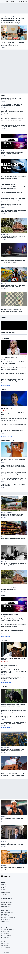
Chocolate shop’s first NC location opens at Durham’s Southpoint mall (13, 187)
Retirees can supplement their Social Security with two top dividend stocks (13, 419)
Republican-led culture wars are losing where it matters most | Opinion (13, 711)
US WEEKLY (5, 338)
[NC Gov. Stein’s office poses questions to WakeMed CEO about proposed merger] (14, 503)
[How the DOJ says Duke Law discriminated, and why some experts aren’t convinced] (14, 857)
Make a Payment (5, 906)
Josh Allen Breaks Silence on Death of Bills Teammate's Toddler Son (12, 362)
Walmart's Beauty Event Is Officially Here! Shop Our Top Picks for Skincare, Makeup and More (13, 466)
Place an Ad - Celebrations (8, 917)
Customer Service (5, 900)
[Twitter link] (3, 894)
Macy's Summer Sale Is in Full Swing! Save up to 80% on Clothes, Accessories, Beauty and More (13, 459)
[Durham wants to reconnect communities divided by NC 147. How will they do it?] (14, 738)
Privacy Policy (4, 945)
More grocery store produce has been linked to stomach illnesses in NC (13, 539)
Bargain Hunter (7, 440)
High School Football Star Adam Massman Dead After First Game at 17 (12, 664)
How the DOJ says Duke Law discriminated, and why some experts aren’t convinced (13, 868)
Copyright (3, 941)
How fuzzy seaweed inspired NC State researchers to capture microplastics (11, 310)
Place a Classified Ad (6, 915)
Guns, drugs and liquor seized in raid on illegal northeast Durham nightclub (13, 177)
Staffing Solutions (5, 921)
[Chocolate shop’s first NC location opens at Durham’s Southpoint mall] (14, 225)
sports (3, 816)
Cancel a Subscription (6, 904)
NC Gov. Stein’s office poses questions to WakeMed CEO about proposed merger (12, 514)
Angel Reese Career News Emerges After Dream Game (12, 819)
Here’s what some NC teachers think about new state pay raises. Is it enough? (13, 199)
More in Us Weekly (6, 385)
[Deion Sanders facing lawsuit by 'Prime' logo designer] (14, 649)
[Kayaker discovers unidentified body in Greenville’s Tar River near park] (14, 604)
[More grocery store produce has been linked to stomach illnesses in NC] (14, 528)
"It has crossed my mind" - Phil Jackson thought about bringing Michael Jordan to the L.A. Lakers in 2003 (13, 671)
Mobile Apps (6, 931)
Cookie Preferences (5, 947)
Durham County (5, 174)
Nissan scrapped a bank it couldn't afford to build (13, 413)
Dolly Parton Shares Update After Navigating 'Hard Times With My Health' (13, 356)
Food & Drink (4, 586)
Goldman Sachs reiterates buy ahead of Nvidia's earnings (12, 431)
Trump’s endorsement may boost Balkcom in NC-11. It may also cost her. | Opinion (13, 722)
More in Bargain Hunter (8, 490)
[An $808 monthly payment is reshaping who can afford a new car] (14, 398)
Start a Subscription (6, 902)
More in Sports (6, 682)
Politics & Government (7, 512)
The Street (5, 389)
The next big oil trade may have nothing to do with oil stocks (13, 425)
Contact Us (4, 887)
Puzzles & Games (7, 935)
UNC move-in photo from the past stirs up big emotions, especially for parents (13, 564)
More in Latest (5, 130)
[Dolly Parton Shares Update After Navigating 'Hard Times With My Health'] (14, 347)
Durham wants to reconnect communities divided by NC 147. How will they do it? (12, 749)
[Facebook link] (1, 894)
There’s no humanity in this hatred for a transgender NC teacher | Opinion (12, 104)
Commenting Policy (5, 943)
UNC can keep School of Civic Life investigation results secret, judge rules (12, 843)
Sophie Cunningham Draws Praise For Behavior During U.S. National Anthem (14, 677)
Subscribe (25, 1)
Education (3, 283)
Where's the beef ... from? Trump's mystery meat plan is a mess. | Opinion (13, 717)
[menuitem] (1, 1)
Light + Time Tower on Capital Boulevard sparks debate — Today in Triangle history (12, 774)
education (3, 561)
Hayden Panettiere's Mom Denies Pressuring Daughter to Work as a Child (13, 368)
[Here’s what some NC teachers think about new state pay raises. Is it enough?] (14, 274)
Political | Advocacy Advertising (9, 923)
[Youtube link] (5, 894)
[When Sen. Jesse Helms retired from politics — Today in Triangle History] (14, 250)
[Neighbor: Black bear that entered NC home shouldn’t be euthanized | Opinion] (14, 696)
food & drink (4, 234)
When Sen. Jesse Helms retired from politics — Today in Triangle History (13, 125)
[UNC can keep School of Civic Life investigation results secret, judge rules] (14, 832)
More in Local (5, 636)
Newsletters (6, 933)
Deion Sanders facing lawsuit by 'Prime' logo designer (13, 658)
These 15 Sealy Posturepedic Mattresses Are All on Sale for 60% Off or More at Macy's (13, 479)
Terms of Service (5, 952)
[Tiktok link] (8, 894)
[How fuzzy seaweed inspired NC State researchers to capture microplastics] (14, 299)
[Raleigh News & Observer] (8, 1)
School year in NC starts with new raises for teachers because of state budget (12, 20)
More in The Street (7, 436)
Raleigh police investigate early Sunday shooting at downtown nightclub (12, 152)
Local (2, 258)
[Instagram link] (6, 894)
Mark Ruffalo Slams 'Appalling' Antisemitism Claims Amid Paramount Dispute (13, 374)
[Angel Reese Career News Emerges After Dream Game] (14, 807)
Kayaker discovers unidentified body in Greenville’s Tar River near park (11, 99)
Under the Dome (7, 16)
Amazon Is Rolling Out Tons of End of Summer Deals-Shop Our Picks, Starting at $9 (13, 473)
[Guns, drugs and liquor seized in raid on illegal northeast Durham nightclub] (14, 166)
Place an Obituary (5, 919)
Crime (2, 150)
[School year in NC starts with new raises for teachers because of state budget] (14, 32)
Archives (3, 889)
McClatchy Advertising (7, 912)
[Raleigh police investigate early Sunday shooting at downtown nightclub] (14, 141)
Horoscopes (6, 937)
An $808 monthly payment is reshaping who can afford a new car (13, 407)
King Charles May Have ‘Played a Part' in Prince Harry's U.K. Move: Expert (12, 380)
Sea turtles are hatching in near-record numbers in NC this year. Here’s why (12, 119)
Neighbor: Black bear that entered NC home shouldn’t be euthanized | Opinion (13, 705)
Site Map (3, 886)
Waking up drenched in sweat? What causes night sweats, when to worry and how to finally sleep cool (13, 111)
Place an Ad (4, 914)
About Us (3, 884)
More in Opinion (6, 727)
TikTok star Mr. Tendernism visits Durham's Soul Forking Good (13, 484)
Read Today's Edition (8, 929)
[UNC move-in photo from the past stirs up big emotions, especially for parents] (14, 552)
